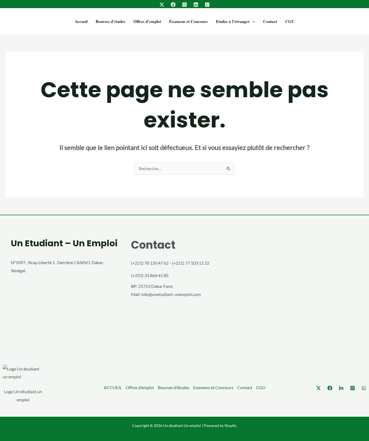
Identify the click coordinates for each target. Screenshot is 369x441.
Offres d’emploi (147, 21)
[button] (252, 21)
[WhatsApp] (207, 4)
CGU (289, 21)
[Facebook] (173, 4)
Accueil (81, 21)
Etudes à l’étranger (233, 21)
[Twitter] (161, 4)
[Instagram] (184, 4)
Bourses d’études (110, 21)
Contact (270, 21)
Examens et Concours (188, 21)
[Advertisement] (304, 291)
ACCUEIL (113, 387)
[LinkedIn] (195, 4)
